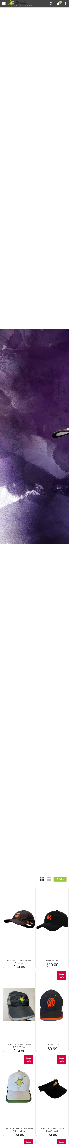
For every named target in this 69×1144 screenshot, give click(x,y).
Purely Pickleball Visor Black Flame (52, 1129)
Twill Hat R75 (52, 960)
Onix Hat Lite (52, 1044)
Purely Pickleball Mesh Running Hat (19, 1045)
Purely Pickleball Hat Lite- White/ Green (19, 1129)
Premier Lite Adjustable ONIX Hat (19, 961)
